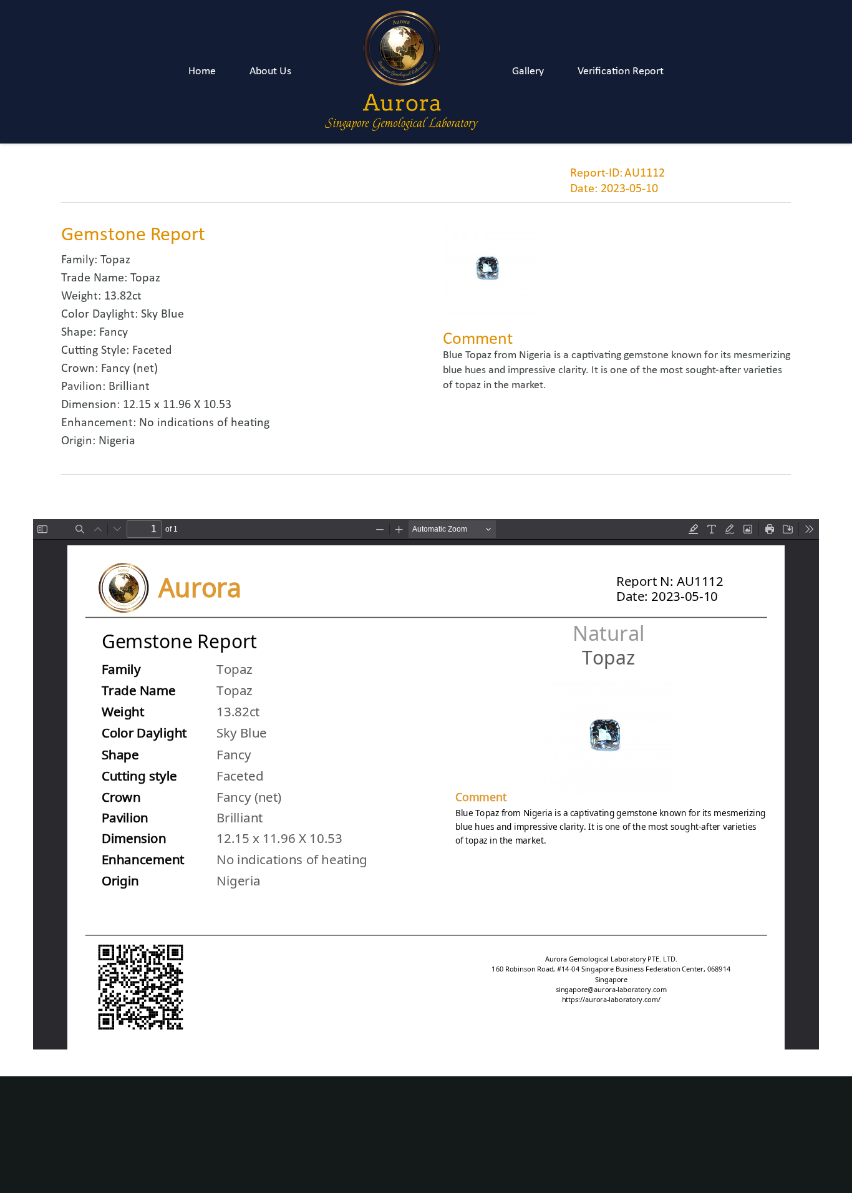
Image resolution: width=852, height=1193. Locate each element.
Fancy (113, 332)
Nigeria (117, 441)
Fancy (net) (129, 369)
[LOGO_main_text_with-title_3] (401, 71)
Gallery (528, 71)
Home (202, 71)
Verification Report (621, 71)
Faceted (152, 350)
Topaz (115, 260)
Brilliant (129, 387)
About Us (270, 71)
